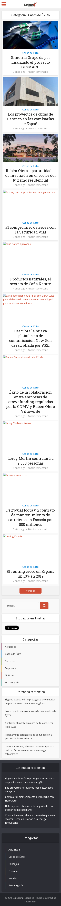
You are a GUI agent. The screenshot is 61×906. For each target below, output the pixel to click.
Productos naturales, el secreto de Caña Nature (30, 281)
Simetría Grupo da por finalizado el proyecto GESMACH (30, 62)
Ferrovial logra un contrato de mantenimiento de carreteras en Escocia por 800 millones (30, 517)
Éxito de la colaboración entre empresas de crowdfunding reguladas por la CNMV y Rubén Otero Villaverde (30, 402)
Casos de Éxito (30, 52)
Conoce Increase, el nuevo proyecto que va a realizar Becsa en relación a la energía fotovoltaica (30, 750)
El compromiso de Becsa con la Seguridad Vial (30, 229)
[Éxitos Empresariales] (30, 4)
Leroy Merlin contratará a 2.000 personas (30, 461)
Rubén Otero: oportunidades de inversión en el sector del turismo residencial (30, 175)
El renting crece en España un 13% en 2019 (30, 574)
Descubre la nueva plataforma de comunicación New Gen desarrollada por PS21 (30, 338)
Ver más (30, 590)
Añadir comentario (38, 71)
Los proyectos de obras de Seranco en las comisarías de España (30, 119)
